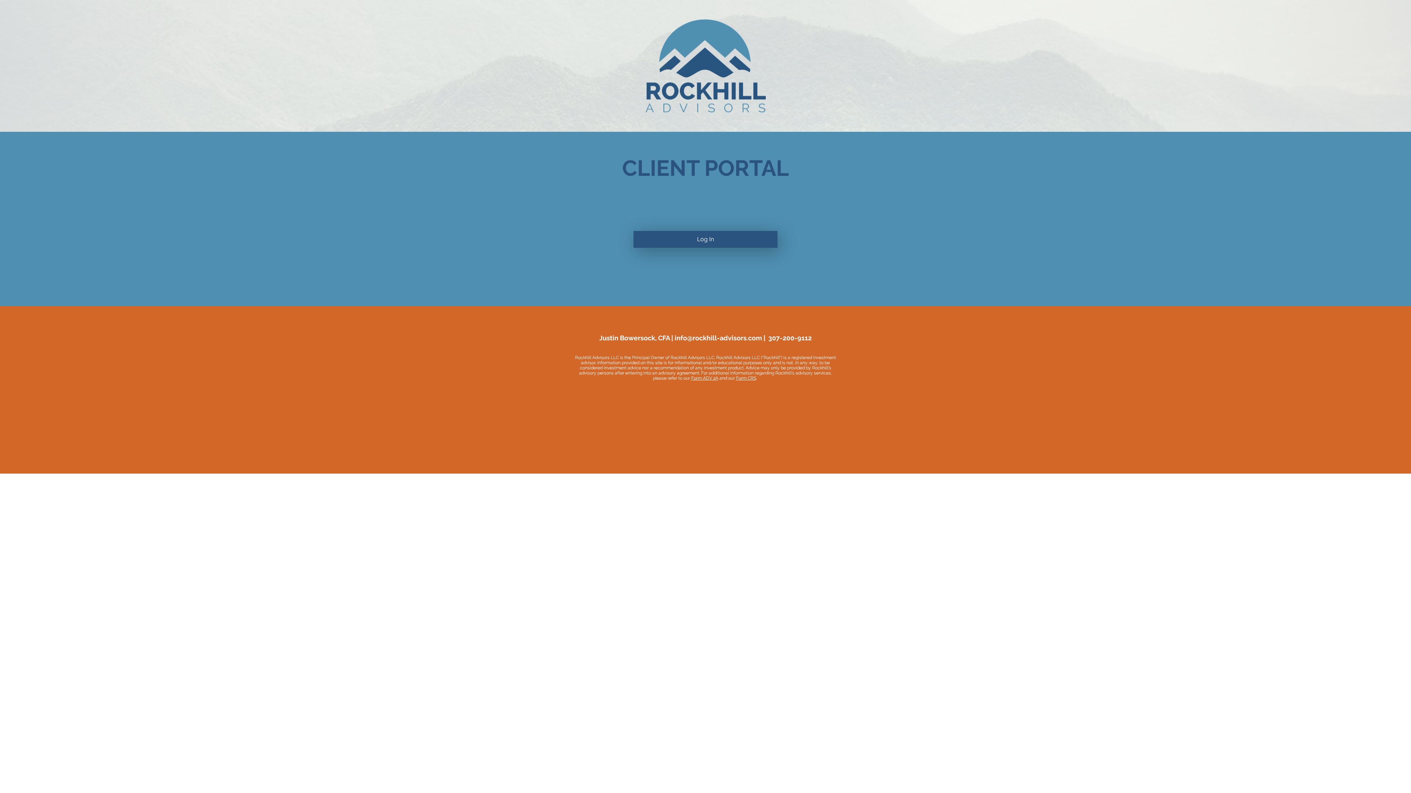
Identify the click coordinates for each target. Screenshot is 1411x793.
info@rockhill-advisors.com (718, 338)
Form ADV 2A (704, 378)
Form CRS (746, 378)
